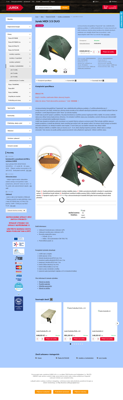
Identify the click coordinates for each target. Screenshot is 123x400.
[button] (70, 344)
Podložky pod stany (14, 100)
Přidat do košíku (108, 52)
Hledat (64, 8)
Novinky (10, 19)
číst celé (28, 170)
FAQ (33, 1)
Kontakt (38, 1)
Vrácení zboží (45, 1)
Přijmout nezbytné (43, 392)
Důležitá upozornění (45, 286)
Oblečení (10, 131)
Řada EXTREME (13, 38)
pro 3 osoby (14, 73)
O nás (7, 1)
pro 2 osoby (14, 70)
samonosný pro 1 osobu (16, 80)
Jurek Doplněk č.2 (97, 331)
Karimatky (11, 116)
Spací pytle (11, 108)
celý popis (106, 34)
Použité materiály (44, 284)
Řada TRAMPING (13, 84)
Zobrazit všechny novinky (15, 210)
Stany (10, 34)
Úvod (36, 17)
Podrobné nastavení (62, 392)
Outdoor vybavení (13, 138)
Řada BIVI (11, 88)
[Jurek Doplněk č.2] (104, 316)
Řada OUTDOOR (13, 50)
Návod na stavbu (44, 282)
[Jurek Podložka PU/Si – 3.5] (76, 316)
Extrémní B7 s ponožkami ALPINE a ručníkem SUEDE (18, 160)
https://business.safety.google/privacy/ (68, 383)
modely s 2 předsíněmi (16, 66)
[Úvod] (19, 8)
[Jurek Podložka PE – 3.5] (48, 316)
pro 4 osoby (14, 77)
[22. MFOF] (19, 258)
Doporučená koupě (14, 27)
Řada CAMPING (13, 92)
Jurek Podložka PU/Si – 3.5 (72, 331)
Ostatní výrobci (13, 146)
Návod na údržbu (44, 288)
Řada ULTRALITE (13, 46)
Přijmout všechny (80, 392)
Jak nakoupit (27, 1)
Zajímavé (9, 194)
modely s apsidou (14, 54)
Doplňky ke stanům (14, 96)
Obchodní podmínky (16, 1)
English (53, 1)
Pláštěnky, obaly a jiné (15, 123)
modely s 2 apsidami (15, 58)
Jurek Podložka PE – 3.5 (43, 331)
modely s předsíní (14, 62)
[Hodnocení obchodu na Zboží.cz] (18, 294)
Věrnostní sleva (11, 177)
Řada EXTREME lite (14, 42)
